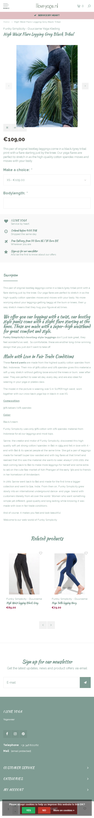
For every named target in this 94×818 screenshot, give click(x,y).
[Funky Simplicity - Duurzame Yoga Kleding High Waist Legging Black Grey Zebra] (24, 574)
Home (6, 22)
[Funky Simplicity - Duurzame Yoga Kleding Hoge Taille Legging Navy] (69, 574)
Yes (28, 810)
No (44, 810)
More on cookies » (63, 810)
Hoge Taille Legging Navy (64, 603)
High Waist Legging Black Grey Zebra (22, 603)
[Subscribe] (85, 682)
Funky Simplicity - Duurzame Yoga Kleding (31, 28)
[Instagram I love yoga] (15, 734)
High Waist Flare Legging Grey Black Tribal (37, 22)
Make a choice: (17, 170)
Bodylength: (15, 193)
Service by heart (49, 15)
